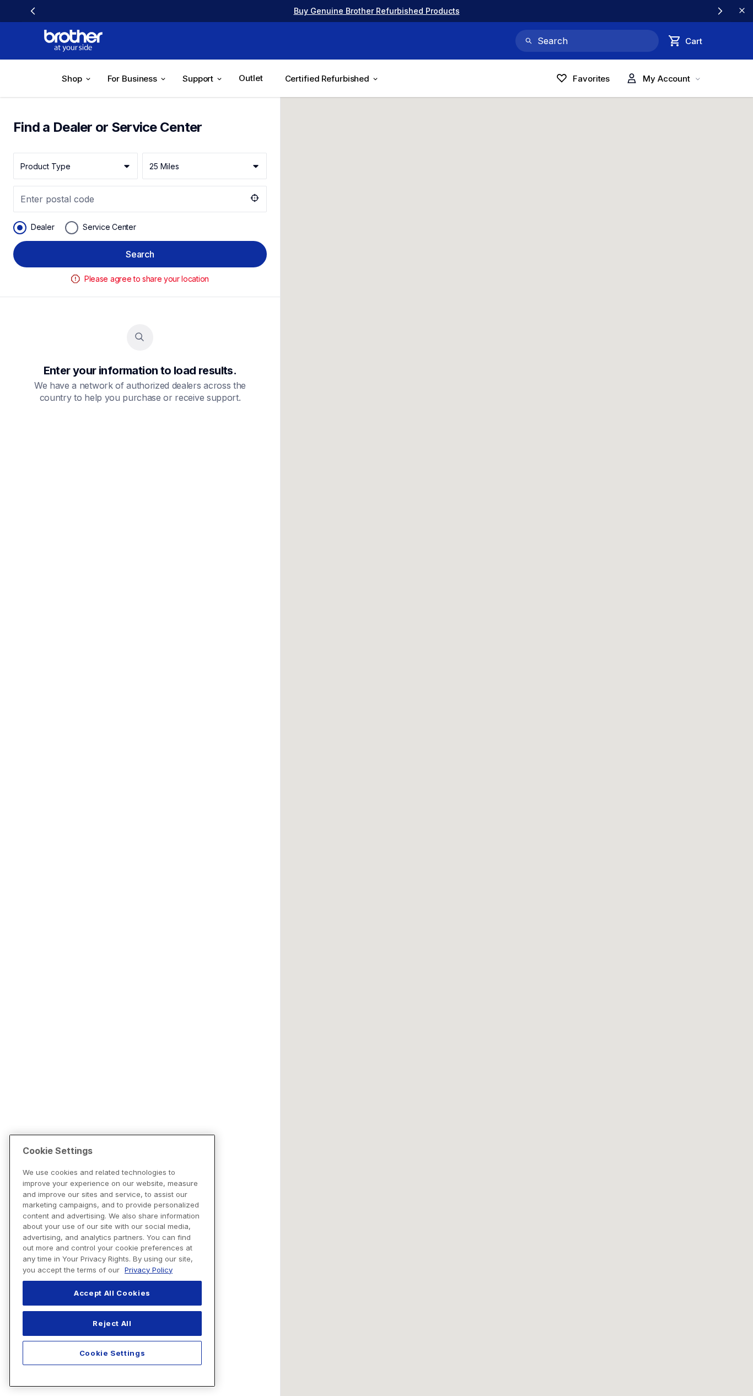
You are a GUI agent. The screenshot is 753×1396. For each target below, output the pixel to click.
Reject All (112, 1323)
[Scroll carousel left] (33, 11)
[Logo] (73, 41)
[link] (377, 10)
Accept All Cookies (112, 1293)
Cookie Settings (112, 1353)
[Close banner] (741, 11)
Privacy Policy (149, 1269)
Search (140, 254)
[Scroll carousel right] (720, 11)
